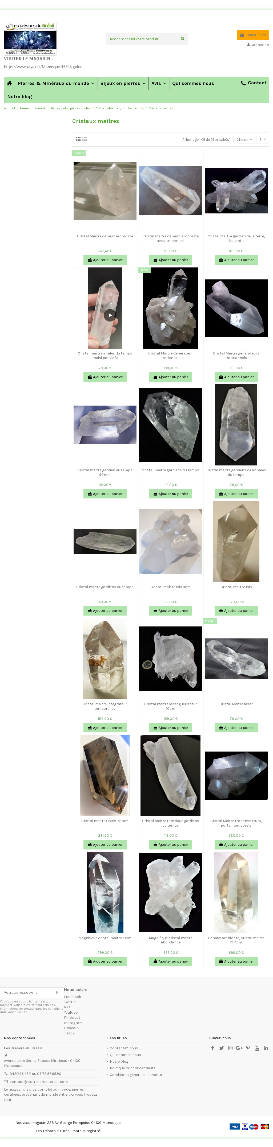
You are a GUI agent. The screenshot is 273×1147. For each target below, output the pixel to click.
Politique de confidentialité (132, 1068)
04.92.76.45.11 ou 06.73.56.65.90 (35, 1073)
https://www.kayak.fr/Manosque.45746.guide (43, 67)
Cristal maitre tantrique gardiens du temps (170, 823)
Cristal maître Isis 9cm (171, 587)
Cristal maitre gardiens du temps (170, 470)
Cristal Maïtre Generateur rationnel (170, 355)
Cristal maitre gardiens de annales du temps (236, 472)
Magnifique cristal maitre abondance (170, 940)
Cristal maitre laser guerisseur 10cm (170, 706)
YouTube (71, 1012)
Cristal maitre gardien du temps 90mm (105, 472)
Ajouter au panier (108, 260)
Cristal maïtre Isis (236, 587)
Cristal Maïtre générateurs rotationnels (236, 355)
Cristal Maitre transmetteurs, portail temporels (236, 823)
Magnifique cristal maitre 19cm (104, 938)
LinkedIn (71, 1028)
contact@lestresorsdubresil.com (39, 1081)
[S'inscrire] (58, 993)
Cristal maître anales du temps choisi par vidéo (105, 355)
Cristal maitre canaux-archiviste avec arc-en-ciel (170, 238)
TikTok (69, 1033)
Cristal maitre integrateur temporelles (105, 706)
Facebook (72, 997)
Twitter (70, 1002)
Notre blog (119, 1061)
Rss (67, 1007)
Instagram (73, 1023)
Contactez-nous (124, 1048)
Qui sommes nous (125, 1055)
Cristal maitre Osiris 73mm (105, 821)
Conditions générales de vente (136, 1074)
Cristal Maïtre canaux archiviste (105, 236)
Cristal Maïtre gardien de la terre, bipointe (236, 238)
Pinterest (72, 1017)
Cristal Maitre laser (236, 704)
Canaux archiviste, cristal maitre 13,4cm (236, 940)
